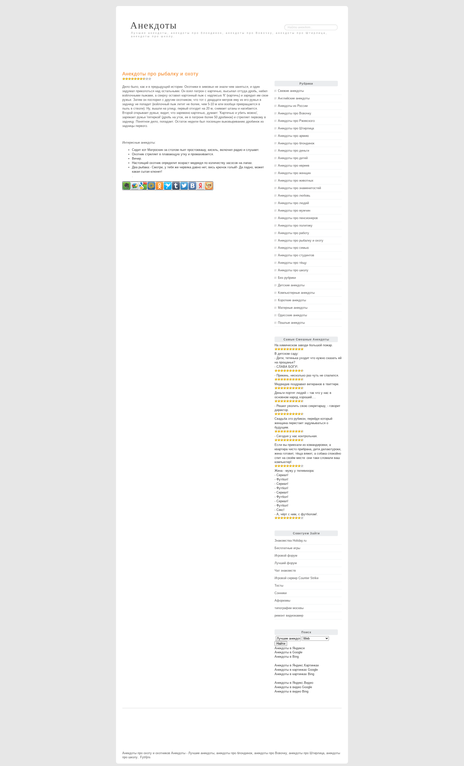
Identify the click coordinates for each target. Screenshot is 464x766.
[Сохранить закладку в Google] (135, 186)
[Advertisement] (178, 50)
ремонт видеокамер (289, 615)
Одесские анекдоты (292, 315)
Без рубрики (287, 278)
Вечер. (137, 158)
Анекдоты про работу (293, 233)
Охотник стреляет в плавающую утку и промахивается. (173, 154)
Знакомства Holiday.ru (290, 540)
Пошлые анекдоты (291, 322)
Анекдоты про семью (293, 248)
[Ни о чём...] (123, 78)
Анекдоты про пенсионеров (298, 218)
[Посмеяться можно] (138, 78)
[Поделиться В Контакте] (192, 186)
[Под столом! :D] (149, 78)
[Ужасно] (129, 78)
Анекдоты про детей (293, 158)
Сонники (281, 593)
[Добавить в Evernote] (126, 186)
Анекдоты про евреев (293, 165)
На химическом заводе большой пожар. (304, 345)
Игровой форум (286, 555)
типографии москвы (289, 608)
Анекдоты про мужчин (294, 210)
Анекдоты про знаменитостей (299, 188)
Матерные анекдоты (292, 307)
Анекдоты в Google (288, 652)
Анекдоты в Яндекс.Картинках (297, 665)
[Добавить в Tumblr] (176, 186)
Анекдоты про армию (293, 136)
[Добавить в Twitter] (184, 186)
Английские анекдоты (294, 98)
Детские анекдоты (291, 285)
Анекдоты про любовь (294, 195)
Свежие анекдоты (291, 91)
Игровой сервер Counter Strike (297, 578)
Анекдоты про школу (293, 270)
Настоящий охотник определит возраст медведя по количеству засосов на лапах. (192, 163)
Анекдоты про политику (295, 225)
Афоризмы (282, 600)
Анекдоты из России (293, 106)
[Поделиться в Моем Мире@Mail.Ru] (151, 186)
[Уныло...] (132, 78)
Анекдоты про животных (295, 180)
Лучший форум (286, 563)
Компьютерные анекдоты (296, 293)
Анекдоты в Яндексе (290, 648)
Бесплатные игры (287, 548)
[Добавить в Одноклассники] (159, 186)
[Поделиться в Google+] (143, 186)
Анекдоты (153, 25)
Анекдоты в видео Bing (291, 691)
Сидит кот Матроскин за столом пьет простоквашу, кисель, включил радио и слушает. (195, 150)
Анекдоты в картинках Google (296, 669)
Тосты (279, 585)
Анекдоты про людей (293, 203)
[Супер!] (146, 78)
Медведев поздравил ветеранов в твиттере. (307, 384)
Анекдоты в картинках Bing (294, 674)
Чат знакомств (285, 570)
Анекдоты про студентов (296, 255)
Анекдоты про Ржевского (296, 121)
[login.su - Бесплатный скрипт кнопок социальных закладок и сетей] (209, 186)
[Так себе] (135, 78)
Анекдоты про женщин (294, 173)
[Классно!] (144, 78)
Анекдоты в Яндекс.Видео (294, 683)
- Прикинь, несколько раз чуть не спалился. (307, 375)
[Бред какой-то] (126, 78)
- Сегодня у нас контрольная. (296, 436)
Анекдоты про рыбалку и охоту (160, 73)
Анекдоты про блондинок (296, 143)
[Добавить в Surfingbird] (168, 186)
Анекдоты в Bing (287, 656)
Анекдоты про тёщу (292, 263)
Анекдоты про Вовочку (294, 113)
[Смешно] (141, 78)
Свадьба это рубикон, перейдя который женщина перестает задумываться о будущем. (303, 423)
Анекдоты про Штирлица (296, 128)
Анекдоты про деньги (293, 150)
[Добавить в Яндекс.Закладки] (200, 186)
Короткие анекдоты (292, 300)
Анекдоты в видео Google (293, 687)
